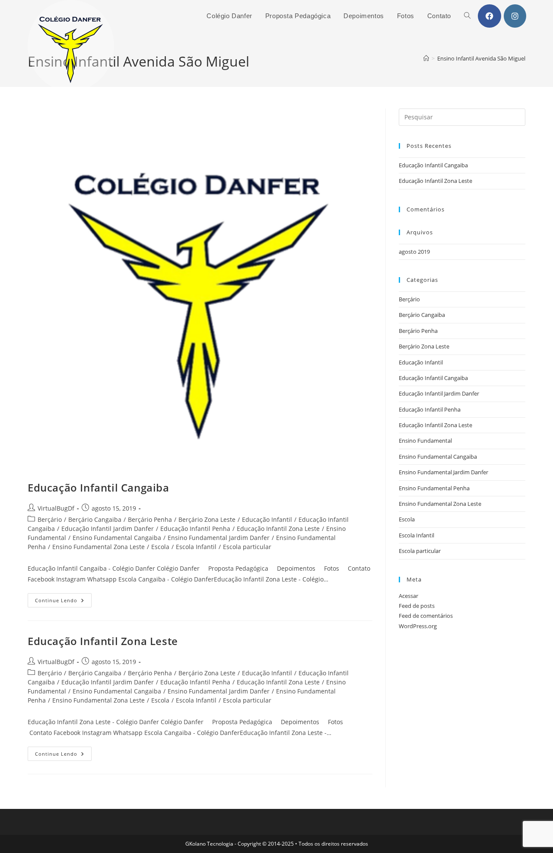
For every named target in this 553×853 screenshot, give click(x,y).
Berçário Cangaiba (94, 519)
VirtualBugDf (56, 508)
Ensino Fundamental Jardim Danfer (219, 538)
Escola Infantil (196, 547)
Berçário (50, 519)
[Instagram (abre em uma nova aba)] (515, 16)
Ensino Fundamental (425, 440)
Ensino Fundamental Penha (434, 488)
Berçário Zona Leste (206, 519)
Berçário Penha (150, 519)
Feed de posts (417, 606)
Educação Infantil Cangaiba (98, 487)
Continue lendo (63, 601)
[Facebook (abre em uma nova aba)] (489, 16)
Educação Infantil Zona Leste (278, 528)
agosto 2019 (414, 252)
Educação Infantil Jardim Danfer (107, 528)
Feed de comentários (426, 616)
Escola (160, 547)
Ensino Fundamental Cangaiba (117, 538)
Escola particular (247, 547)
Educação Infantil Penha (195, 528)
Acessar (408, 596)
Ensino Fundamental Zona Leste (98, 547)
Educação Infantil (267, 519)
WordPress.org (418, 626)
